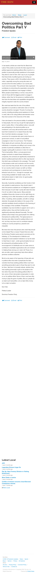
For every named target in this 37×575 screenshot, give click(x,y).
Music (4, 561)
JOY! (3, 463)
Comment (7, 37)
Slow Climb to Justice (9, 477)
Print (20, 37)
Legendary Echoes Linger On (11, 467)
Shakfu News (30, 571)
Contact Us (14, 566)
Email (14, 37)
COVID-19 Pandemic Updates (10, 559)
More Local (6, 488)
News (19, 15)
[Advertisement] (18, 381)
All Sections (22, 561)
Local (25, 15)
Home (14, 15)
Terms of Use (6, 566)
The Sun (5, 564)
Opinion (10, 561)
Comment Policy (22, 564)
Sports (26, 559)
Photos (15, 561)
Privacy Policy (12, 564)
